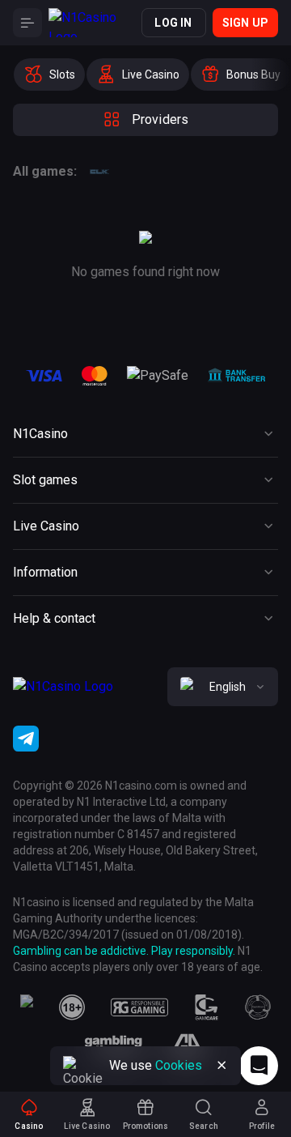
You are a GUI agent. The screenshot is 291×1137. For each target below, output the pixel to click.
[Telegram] (26, 739)
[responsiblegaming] (139, 1007)
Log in (173, 22)
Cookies (178, 1065)
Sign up (245, 22)
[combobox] (222, 686)
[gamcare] (207, 1007)
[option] (49, 74)
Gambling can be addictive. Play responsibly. (124, 950)
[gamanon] (258, 1007)
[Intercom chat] (258, 1065)
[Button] (27, 22)
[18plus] (72, 1007)
